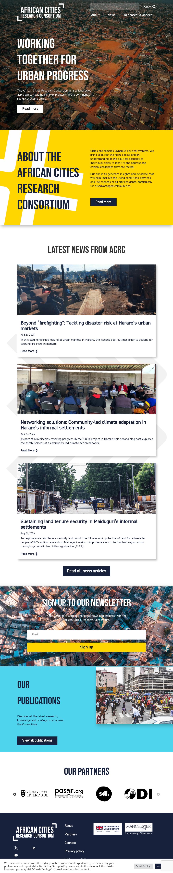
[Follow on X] (16, 848)
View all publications (37, 740)
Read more (30, 109)
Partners (71, 834)
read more (27, 351)
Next (158, 794)
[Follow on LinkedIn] (34, 848)
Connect (146, 15)
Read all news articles (86, 571)
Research (130, 15)
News (111, 15)
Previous (14, 794)
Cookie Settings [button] (143, 866)
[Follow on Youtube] (16, 855)
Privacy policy (74, 851)
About (95, 15)
